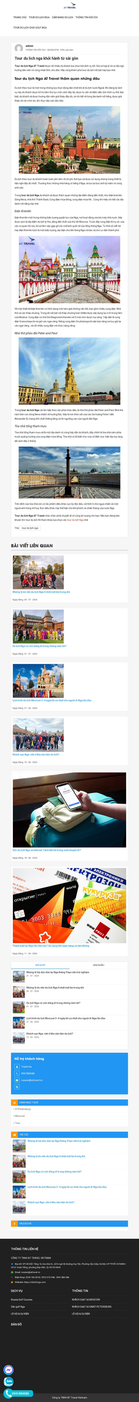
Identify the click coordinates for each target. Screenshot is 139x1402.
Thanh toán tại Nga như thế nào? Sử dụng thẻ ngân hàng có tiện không (51, 945)
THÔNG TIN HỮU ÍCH (36, 50)
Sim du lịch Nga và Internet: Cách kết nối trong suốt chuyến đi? (47, 850)
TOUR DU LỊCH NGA (39, 17)
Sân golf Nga (18, 1306)
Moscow (19, 1115)
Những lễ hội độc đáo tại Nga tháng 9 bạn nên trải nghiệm (57, 972)
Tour (17, 1123)
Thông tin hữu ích (87, 17)
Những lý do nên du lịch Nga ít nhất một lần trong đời (41, 592)
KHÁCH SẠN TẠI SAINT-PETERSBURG (92, 1306)
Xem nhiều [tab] (98, 965)
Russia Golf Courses (21, 1299)
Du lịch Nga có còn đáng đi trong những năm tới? (39, 646)
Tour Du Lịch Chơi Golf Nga (30, 27)
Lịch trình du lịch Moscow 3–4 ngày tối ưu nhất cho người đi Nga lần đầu (52, 700)
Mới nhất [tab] (40, 965)
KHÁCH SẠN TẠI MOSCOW (86, 1299)
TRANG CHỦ (19, 17)
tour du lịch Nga (75, 520)
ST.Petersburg (22, 1109)
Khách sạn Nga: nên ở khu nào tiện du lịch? (36, 754)
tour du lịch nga (30, 528)
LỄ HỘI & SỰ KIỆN (20, 1313)
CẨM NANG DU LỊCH (62, 17)
